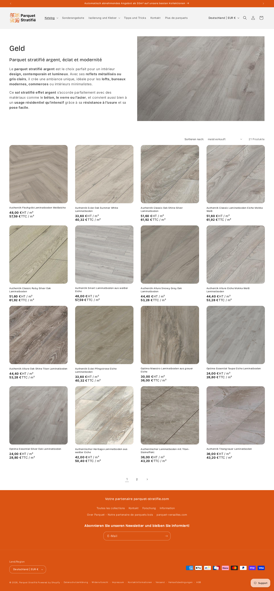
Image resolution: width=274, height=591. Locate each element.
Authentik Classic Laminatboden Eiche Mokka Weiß (235, 209)
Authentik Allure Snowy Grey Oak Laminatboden (161, 290)
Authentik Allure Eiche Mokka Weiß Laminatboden (228, 290)
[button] (51, 18)
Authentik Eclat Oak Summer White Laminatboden (96, 209)
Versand (160, 582)
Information (167, 508)
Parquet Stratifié (28, 582)
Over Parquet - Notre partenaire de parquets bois (120, 514)
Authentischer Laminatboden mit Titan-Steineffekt (165, 451)
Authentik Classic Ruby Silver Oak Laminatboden (30, 290)
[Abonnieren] (166, 536)
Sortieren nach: (194, 139)
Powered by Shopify (49, 582)
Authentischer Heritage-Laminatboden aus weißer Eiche (101, 451)
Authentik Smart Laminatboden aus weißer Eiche (101, 290)
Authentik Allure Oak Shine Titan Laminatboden (38, 368)
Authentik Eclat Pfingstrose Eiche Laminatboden (96, 370)
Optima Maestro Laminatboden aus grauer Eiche (167, 370)
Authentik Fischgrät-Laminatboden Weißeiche (37, 207)
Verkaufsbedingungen (180, 582)
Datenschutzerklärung (76, 582)
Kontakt (134, 508)
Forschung (149, 508)
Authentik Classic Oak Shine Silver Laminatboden (162, 209)
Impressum (118, 582)
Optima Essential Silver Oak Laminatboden (35, 448)
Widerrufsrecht (100, 582)
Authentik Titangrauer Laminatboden (229, 448)
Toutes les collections (111, 508)
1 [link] (127, 479)
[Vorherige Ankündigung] (11, 3)
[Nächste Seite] (147, 479)
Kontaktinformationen (140, 582)
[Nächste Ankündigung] (263, 3)
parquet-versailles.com (172, 514)
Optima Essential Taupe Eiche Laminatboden (234, 368)
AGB (198, 582)
